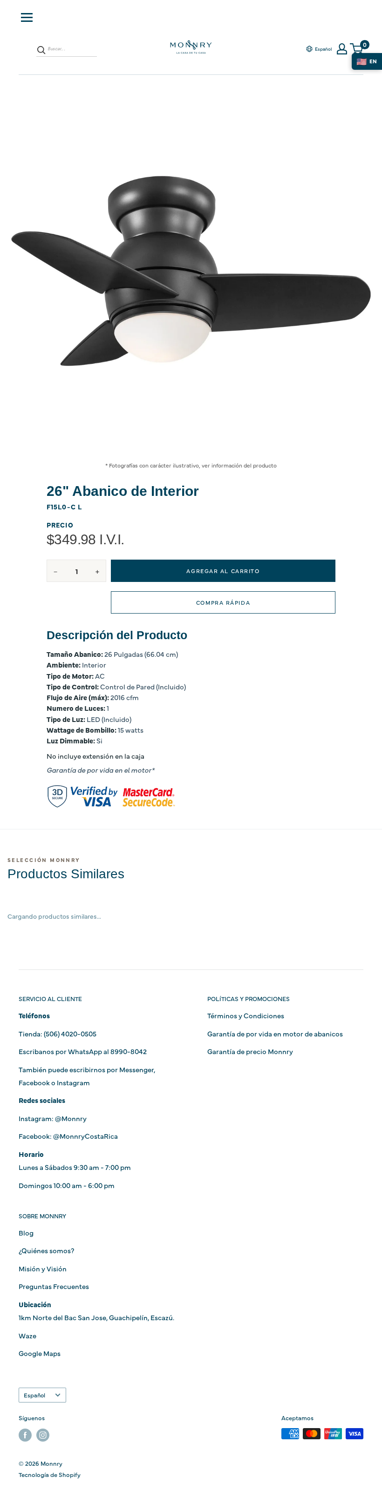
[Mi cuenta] (342, 48)
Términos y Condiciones (245, 1015)
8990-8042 (128, 1051)
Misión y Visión (43, 1268)
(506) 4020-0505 (70, 1033)
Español (34, 1395)
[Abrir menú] (27, 17)
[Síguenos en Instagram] (42, 1435)
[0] (357, 49)
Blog (26, 1232)
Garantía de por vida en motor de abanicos (275, 1033)
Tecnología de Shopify (50, 1474)
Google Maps (40, 1353)
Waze (27, 1335)
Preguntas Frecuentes (54, 1286)
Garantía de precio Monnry (250, 1051)
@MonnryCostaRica (85, 1136)
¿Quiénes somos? (46, 1250)
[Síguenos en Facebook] (25, 1435)
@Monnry (71, 1118)
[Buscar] (41, 50)
